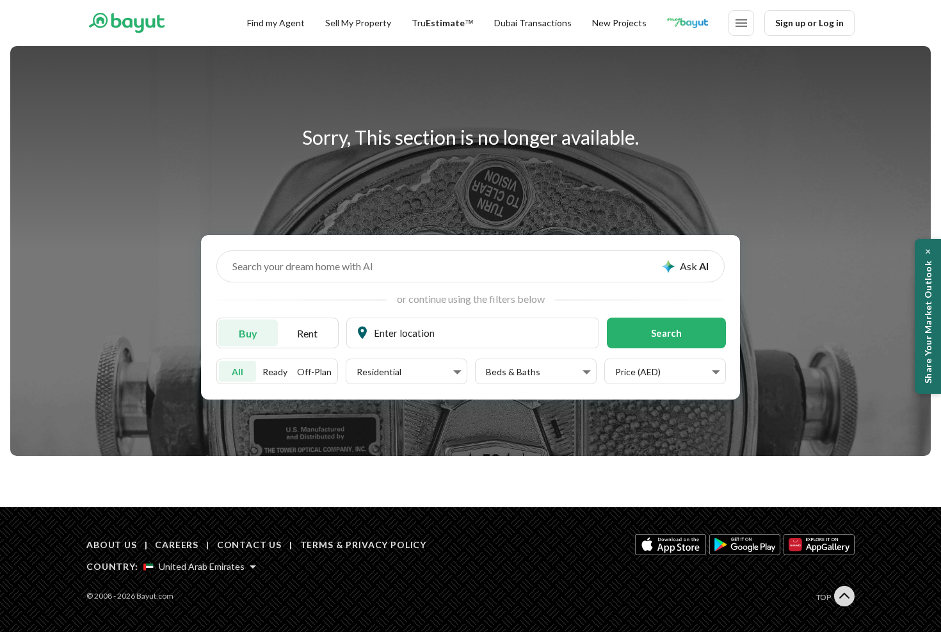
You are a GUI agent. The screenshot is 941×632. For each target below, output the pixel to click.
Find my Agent (276, 22)
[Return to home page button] (126, 23)
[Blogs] (687, 23)
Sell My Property (358, 22)
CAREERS (176, 544)
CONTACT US (249, 544)
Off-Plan (314, 371)
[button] (409, 372)
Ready (274, 371)
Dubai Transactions (533, 22)
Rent (307, 333)
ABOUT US (111, 544)
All (237, 371)
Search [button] (666, 333)
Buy (248, 333)
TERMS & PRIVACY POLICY (363, 544)
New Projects (619, 22)
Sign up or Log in (809, 22)
